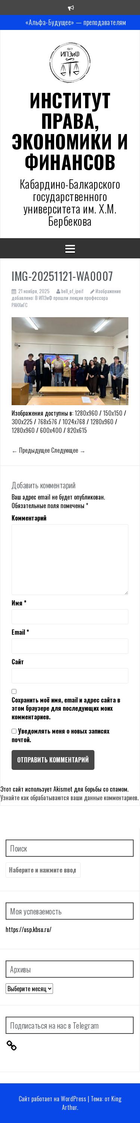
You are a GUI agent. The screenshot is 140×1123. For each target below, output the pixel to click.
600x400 (51, 430)
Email (20, 632)
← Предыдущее (31, 450)
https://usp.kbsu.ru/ (29, 929)
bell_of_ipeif (72, 291)
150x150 (112, 413)
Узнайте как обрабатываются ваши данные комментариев (68, 797)
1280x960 (86, 413)
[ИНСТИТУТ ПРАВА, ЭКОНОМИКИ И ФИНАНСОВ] (70, 64)
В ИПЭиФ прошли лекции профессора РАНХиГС (60, 301)
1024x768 (73, 421)
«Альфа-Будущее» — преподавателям (75, 22)
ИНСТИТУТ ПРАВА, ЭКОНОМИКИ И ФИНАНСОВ (70, 130)
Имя (19, 603)
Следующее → (68, 450)
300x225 (22, 421)
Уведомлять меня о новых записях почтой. (60, 735)
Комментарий (29, 518)
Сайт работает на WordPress (52, 1098)
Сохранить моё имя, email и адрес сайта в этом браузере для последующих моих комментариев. (66, 709)
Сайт (18, 662)
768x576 (47, 421)
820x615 (77, 430)
